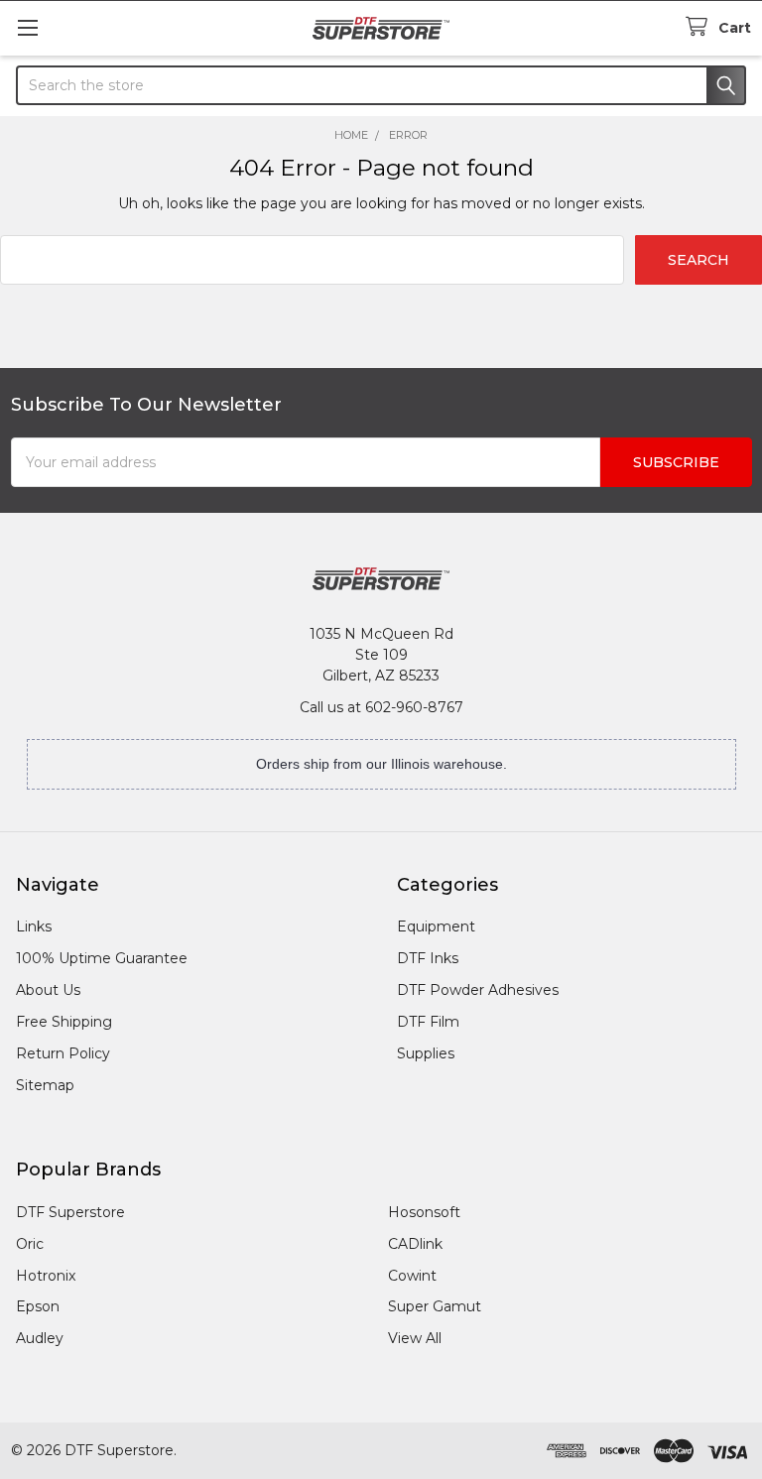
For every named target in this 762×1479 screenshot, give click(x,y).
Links (34, 926)
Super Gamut (434, 1306)
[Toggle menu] (27, 27)
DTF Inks (427, 958)
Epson (38, 1306)
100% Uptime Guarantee (102, 958)
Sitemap (45, 1085)
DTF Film (428, 1022)
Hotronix (45, 1276)
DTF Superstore (70, 1212)
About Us (48, 990)
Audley (40, 1338)
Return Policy (63, 1053)
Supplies (425, 1053)
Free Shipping (64, 1022)
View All (415, 1338)
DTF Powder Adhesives (478, 990)
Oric (30, 1244)
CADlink (415, 1244)
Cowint (412, 1276)
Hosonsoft (424, 1212)
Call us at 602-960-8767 (381, 707)
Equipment (436, 926)
